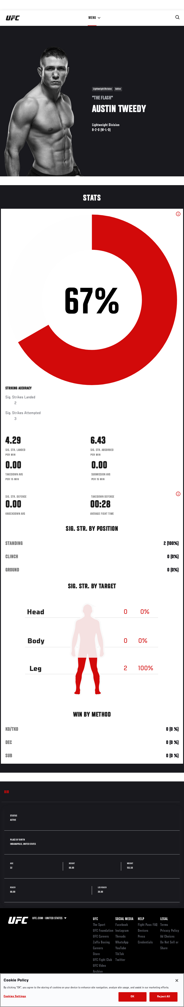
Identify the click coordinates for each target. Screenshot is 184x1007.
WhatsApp (121, 942)
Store (96, 954)
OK (132, 996)
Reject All (163, 996)
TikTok (119, 954)
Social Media (124, 919)
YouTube (120, 948)
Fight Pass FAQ (148, 925)
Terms (164, 925)
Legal (164, 919)
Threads (120, 937)
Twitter (120, 960)
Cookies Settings (15, 996)
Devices (143, 931)
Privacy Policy (169, 931)
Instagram (122, 931)
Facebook (121, 925)
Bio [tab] (6, 792)
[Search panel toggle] (177, 17)
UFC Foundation (103, 931)
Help (141, 919)
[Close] (177, 980)
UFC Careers (101, 937)
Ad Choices (167, 937)
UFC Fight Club (102, 960)
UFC (95, 919)
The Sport (99, 925)
